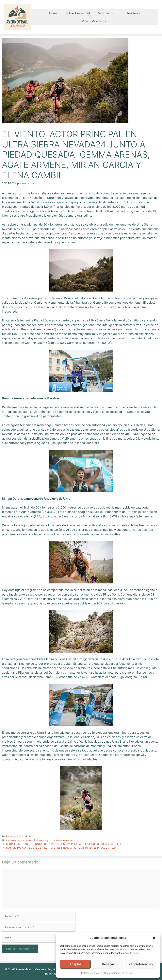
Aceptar (75, 964)
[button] (154, 938)
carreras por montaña (19, 840)
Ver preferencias (141, 964)
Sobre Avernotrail (77, 13)
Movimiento (106, 13)
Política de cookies (91, 972)
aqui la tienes (132, 952)
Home (53, 13)
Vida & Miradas (92, 21)
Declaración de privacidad (118, 972)
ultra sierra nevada (61, 840)
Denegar (108, 964)
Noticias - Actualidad (18, 836)
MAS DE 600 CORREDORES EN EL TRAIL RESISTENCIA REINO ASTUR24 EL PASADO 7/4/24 (61, 847)
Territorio (133, 13)
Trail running (41, 840)
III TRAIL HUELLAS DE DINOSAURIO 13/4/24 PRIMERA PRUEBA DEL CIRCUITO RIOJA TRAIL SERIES (65, 843)
